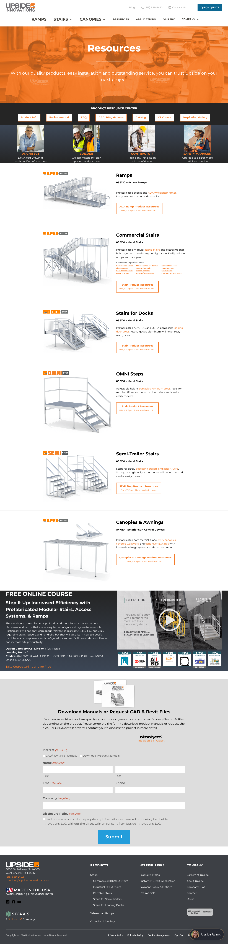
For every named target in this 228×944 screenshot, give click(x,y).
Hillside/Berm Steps (145, 273)
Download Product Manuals (101, 755)
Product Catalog (149, 875)
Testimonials (147, 893)
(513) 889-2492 (15, 876)
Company (188, 19)
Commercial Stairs (124, 266)
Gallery (169, 19)
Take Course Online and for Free (28, 666)
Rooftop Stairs (122, 273)
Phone (120, 783)
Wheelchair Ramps (102, 913)
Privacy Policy (115, 935)
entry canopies (166, 540)
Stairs (61, 19)
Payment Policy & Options (155, 887)
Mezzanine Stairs (143, 268)
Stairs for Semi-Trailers (107, 899)
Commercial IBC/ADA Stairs (110, 881)
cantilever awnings (157, 543)
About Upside (195, 881)
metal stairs (152, 249)
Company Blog (196, 887)
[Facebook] (13, 902)
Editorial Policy (135, 935)
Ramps (39, 19)
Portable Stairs (102, 893)
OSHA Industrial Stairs (172, 273)
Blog (132, 7)
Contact (192, 893)
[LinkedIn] (8, 902)
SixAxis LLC (15, 919)
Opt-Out (179, 935)
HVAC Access (167, 268)
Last (118, 776)
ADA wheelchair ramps (162, 192)
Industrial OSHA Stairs (107, 887)
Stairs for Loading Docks (108, 905)
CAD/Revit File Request (61, 755)
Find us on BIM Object (151, 740)
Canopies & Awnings (103, 921)
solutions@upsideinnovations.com (27, 880)
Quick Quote (210, 7)
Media (190, 899)
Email (53, 783)
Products (99, 865)
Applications (146, 19)
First (46, 776)
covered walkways (127, 543)
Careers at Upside (198, 875)
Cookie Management (159, 935)
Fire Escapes (122, 268)
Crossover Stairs (143, 271)
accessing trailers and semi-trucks (157, 468)
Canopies (90, 19)
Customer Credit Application (157, 881)
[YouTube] (19, 902)
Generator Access (169, 266)
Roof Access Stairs (124, 271)
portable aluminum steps (154, 388)
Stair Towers (167, 271)
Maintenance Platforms (147, 266)
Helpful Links (151, 865)
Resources (121, 19)
